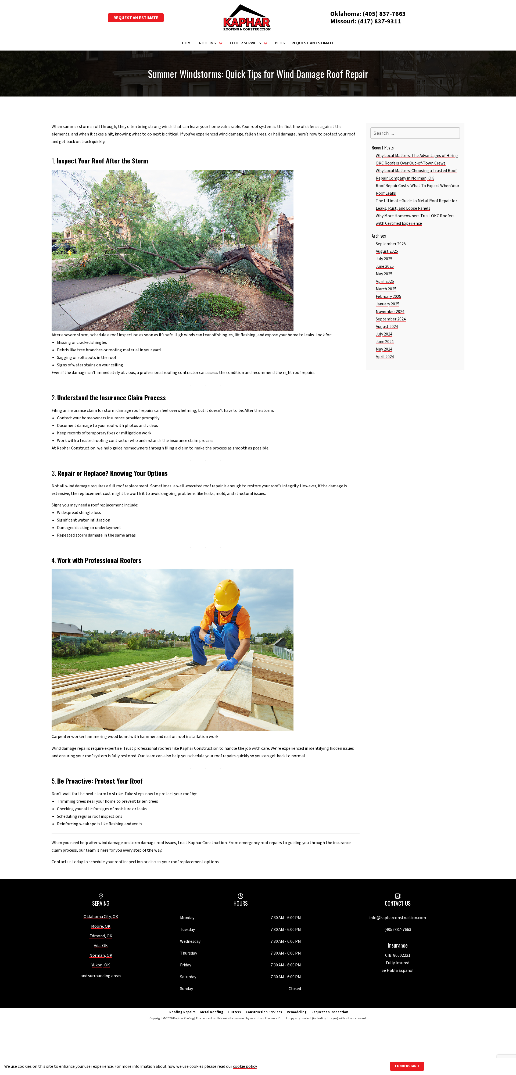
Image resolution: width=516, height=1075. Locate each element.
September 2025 (391, 244)
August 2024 (387, 327)
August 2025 (387, 251)
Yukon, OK (101, 965)
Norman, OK (100, 955)
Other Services (245, 43)
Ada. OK (101, 946)
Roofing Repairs (182, 1012)
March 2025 (386, 289)
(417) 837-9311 (379, 21)
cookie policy (245, 1066)
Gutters (234, 1012)
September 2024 (391, 319)
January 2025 (387, 304)
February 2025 (388, 296)
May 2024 (384, 349)
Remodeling (297, 1012)
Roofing (207, 43)
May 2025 (384, 274)
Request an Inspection (329, 1012)
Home (187, 43)
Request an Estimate (135, 18)
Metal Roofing (211, 1012)
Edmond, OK (100, 936)
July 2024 (384, 334)
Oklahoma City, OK (101, 917)
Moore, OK (100, 926)
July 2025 (384, 259)
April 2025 (385, 281)
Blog (280, 43)
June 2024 (385, 342)
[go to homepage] (247, 17)
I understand (407, 1066)
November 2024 (390, 312)
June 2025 (385, 266)
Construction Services (264, 1012)
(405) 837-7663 (384, 14)
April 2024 (385, 357)
